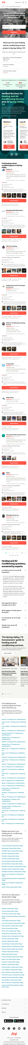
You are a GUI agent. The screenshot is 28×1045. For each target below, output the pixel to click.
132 (22, 553)
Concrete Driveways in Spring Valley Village (13, 975)
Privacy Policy (18, 1037)
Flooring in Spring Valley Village (10, 941)
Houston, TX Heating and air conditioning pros (14, 719)
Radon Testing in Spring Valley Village (11, 887)
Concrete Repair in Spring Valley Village (12, 944)
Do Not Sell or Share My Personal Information (14, 1042)
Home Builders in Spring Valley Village (11, 980)
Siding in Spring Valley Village (9, 954)
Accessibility (14, 1039)
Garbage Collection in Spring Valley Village (13, 946)
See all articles (8, 653)
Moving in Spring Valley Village (10, 928)
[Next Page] (25, 553)
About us (4, 1012)
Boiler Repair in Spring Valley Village (11, 848)
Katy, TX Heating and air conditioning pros (13, 766)
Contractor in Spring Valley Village (11, 962)
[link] (4, 141)
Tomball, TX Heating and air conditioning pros (14, 803)
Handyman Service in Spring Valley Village (13, 936)
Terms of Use (10, 1037)
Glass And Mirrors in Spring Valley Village (12, 982)
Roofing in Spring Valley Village (10, 908)
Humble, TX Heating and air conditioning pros (13, 764)
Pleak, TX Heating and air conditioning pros (13, 823)
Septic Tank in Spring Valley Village (11, 959)
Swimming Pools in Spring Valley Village (12, 926)
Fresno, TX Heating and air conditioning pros (13, 785)
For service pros (5, 1004)
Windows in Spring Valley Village (10, 964)
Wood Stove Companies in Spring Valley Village (14, 866)
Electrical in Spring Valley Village (10, 853)
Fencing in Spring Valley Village (10, 911)
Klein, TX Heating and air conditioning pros (13, 780)
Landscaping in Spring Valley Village (11, 920)
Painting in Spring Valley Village (10, 951)
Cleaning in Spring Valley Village (10, 938)
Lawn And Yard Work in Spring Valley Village (13, 923)
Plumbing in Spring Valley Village (10, 856)
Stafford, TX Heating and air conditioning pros (13, 742)
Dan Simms (23, 668)
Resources (4, 1008)
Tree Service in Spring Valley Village (11, 913)
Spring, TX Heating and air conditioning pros (13, 783)
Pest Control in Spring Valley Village (11, 931)
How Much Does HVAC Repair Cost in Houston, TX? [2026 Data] (9, 673)
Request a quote (9, 146)
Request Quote (14, 200)
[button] (4, 195)
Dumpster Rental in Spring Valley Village (12, 977)
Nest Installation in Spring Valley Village (12, 864)
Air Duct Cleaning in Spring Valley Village (12, 845)
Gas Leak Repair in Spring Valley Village (12, 861)
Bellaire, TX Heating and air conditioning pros (13, 730)
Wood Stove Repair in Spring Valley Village (13, 869)
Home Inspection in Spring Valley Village (12, 972)
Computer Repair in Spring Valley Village (12, 967)
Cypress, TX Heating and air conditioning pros (13, 778)
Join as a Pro (18, 2)
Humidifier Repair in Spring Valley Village (12, 851)
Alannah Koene (6, 668)
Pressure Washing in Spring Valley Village (12, 957)
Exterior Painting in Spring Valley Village (12, 949)
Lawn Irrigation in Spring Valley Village (12, 969)
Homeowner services (6, 1000)
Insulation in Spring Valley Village (10, 858)
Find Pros (14, 32)
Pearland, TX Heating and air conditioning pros (14, 757)
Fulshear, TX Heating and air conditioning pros (14, 797)
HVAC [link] (3, 6)
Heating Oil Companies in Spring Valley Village (14, 871)
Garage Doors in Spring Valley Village (11, 933)
